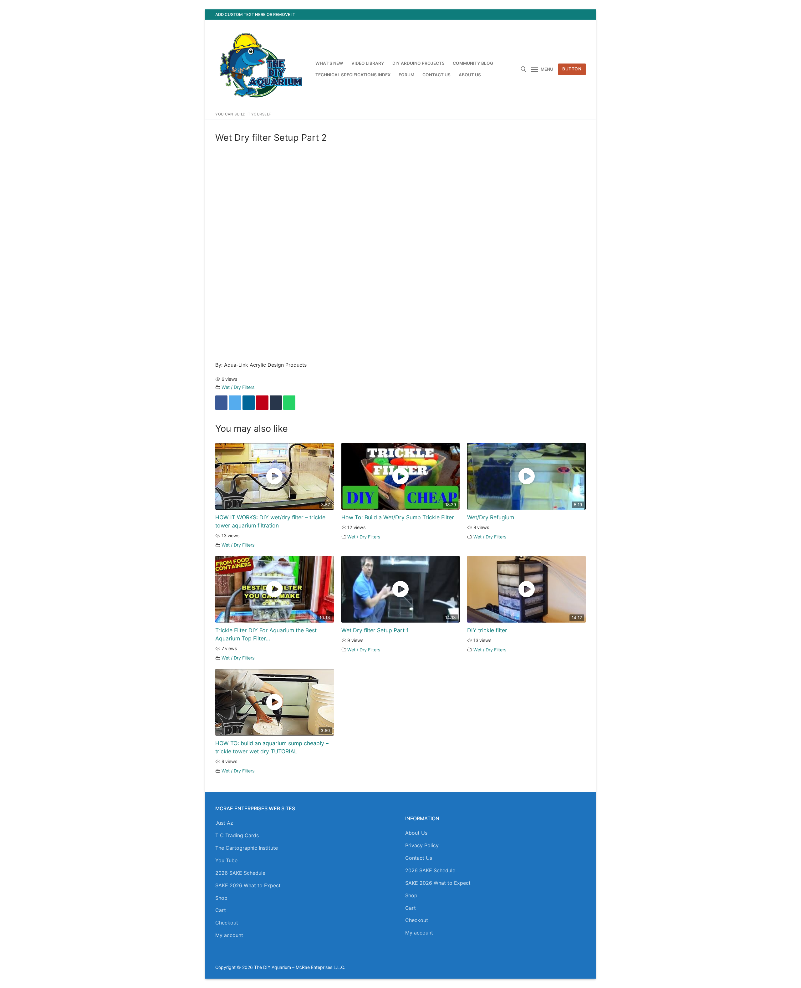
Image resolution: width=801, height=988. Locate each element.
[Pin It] (262, 402)
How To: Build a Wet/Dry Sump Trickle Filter (397, 517)
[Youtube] (558, 14)
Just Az (224, 823)
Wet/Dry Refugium (490, 517)
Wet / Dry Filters (238, 387)
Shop (221, 898)
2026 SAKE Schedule (240, 873)
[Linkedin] (248, 402)
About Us (416, 833)
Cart (220, 910)
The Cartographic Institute (246, 848)
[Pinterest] (581, 14)
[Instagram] (569, 14)
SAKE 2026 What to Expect (248, 885)
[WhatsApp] (289, 402)
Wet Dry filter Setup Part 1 (375, 630)
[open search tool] (523, 69)
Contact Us (418, 858)
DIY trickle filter (487, 630)
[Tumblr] (276, 402)
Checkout (226, 922)
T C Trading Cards (237, 835)
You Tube (226, 860)
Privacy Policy (422, 845)
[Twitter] (547, 14)
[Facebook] (535, 14)
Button (571, 68)
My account (229, 935)
